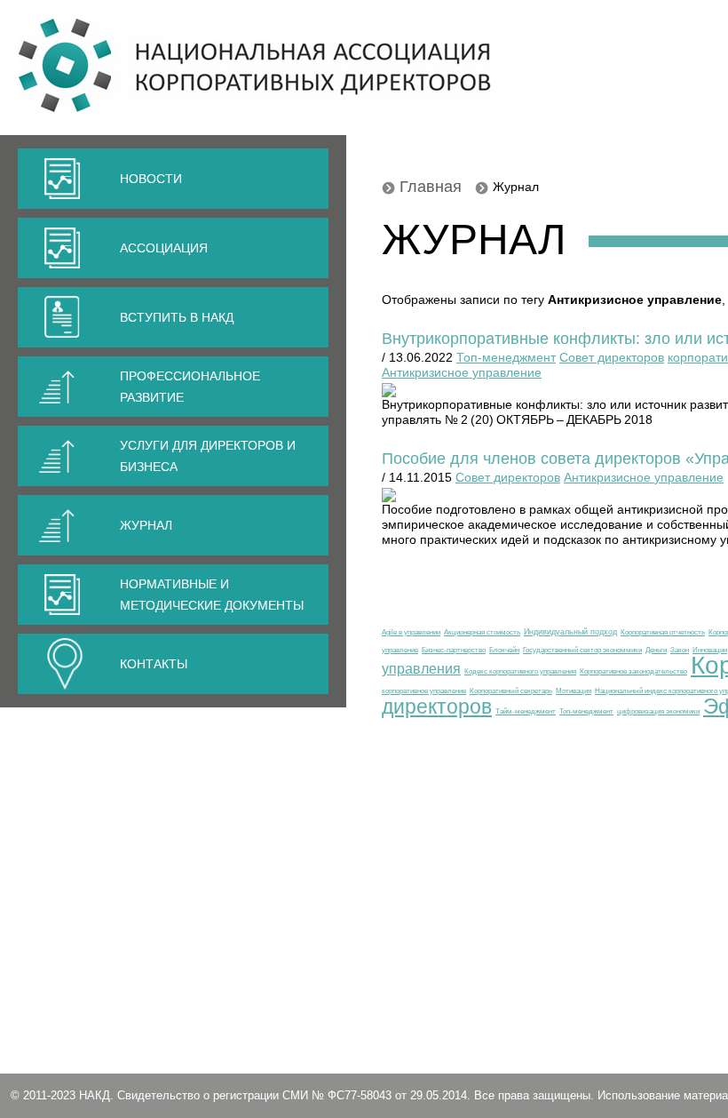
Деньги (656, 649)
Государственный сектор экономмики (582, 649)
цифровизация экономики (658, 711)
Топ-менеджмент (506, 357)
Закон (679, 649)
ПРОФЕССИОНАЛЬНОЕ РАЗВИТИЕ (190, 386)
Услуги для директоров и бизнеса (208, 456)
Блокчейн (504, 649)
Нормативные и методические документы (212, 594)
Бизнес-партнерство (454, 649)
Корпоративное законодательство (633, 671)
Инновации (709, 649)
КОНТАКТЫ (153, 664)
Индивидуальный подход (570, 631)
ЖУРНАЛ (146, 525)
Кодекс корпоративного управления (520, 671)
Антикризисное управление (462, 372)
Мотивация (573, 690)
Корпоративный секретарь (511, 690)
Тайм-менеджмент (525, 711)
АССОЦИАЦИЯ (164, 248)
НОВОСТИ (151, 179)
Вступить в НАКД (176, 317)
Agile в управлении (411, 631)
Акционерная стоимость (482, 631)
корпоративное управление (424, 690)
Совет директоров (611, 357)
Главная (431, 187)
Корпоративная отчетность (663, 631)
